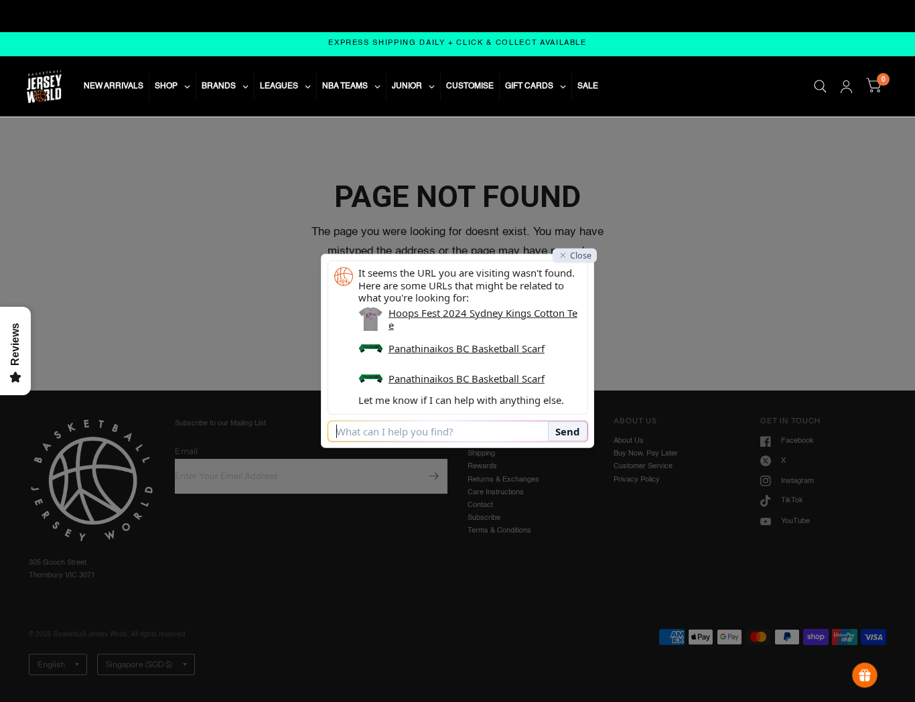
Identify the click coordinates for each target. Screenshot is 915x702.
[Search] (820, 86)
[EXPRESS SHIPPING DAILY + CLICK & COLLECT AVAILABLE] (457, 44)
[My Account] (846, 86)
